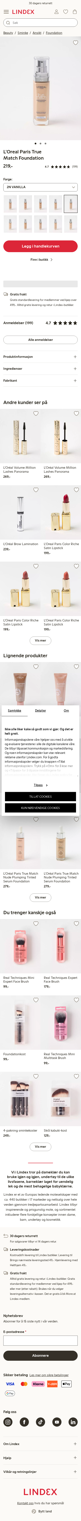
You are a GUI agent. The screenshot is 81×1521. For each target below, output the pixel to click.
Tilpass (38, 785)
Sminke (23, 33)
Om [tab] (66, 710)
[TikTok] (40, 1422)
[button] (40, 88)
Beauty (8, 33)
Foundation (54, 33)
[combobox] (40, 22)
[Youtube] (56, 1422)
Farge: (7, 179)
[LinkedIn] (73, 1422)
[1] (35, 143)
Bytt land (45, 1511)
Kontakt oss (25, 1503)
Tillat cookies (40, 796)
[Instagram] (7, 1422)
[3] (45, 143)
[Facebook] (24, 1422)
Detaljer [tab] (40, 710)
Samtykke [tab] (14, 710)
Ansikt (37, 33)
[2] (40, 143)
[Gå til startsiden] (23, 12)
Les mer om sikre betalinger (49, 1375)
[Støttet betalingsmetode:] (40, 1389)
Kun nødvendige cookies (40, 808)
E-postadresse (14, 1332)
